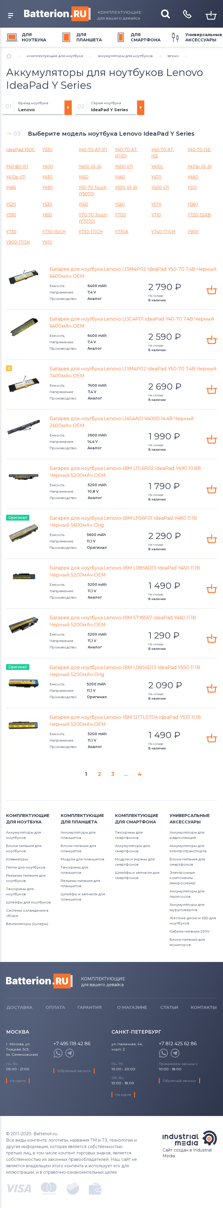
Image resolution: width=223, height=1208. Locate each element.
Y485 (11, 187)
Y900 (193, 231)
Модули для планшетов (82, 859)
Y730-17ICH (91, 231)
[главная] (9, 56)
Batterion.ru (39, 981)
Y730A (121, 231)
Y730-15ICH (54, 231)
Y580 (193, 204)
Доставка (19, 1007)
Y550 (83, 204)
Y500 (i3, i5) (126, 187)
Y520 (11, 204)
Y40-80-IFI (17, 166)
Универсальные (203, 37)
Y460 (120, 177)
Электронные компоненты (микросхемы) (182, 877)
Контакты (204, 1007)
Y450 (84, 177)
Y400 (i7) (124, 166)
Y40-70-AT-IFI (93, 149)
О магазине (132, 1007)
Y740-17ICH (163, 231)
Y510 (192, 187)
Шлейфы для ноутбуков (28, 902)
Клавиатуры (17, 859)
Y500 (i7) (160, 187)
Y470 (156, 177)
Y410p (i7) (16, 177)
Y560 (120, 204)
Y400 (47, 166)
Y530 (47, 204)
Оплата (55, 1007)
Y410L (157, 166)
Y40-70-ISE (199, 149)
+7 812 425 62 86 (178, 1043)
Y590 (11, 214)
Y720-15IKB (199, 214)
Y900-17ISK (18, 242)
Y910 (47, 242)
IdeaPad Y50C (20, 149)
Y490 (47, 187)
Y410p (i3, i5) (200, 166)
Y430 (47, 177)
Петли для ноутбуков (25, 867)
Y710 (156, 214)
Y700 (120, 214)
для (34, 37)
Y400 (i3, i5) (90, 166)
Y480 (193, 177)
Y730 (11, 231)
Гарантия (90, 1007)
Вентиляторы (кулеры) (27, 924)
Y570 (156, 204)
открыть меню (10, 15)
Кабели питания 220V (189, 931)
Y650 (47, 214)
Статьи (169, 1007)
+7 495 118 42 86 (71, 1043)
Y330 (47, 149)
